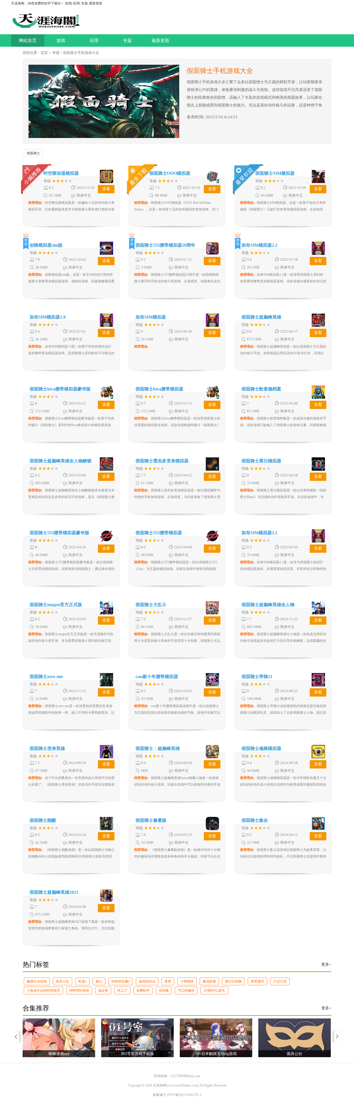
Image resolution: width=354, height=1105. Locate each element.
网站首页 (28, 40)
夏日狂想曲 (233, 981)
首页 (44, 53)
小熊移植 (187, 981)
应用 (76, 3)
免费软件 (143, 990)
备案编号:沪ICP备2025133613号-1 (177, 1095)
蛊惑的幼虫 (147, 981)
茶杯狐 (164, 990)
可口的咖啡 (186, 990)
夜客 (168, 981)
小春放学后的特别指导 (43, 990)
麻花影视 (209, 981)
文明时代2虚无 (214, 990)
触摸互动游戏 (37, 981)
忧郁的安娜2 (120, 981)
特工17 (122, 990)
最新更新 (95, 3)
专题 (84, 3)
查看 (106, 189)
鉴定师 (103, 990)
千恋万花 (280, 981)
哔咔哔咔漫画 (79, 990)
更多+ (326, 964)
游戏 (68, 3)
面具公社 (62, 981)
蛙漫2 (82, 981)
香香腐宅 (257, 981)
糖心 (99, 981)
